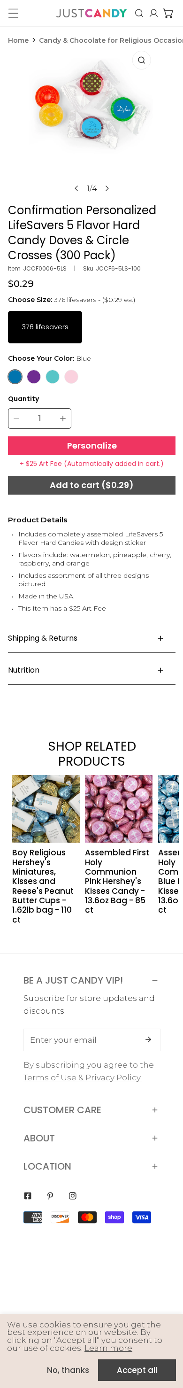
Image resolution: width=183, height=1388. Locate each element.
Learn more (108, 1348)
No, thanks (68, 1370)
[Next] (106, 188)
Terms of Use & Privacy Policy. (82, 1077)
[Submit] (148, 1039)
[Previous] (76, 188)
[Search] (139, 13)
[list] (92, 122)
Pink (71, 377)
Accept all (137, 1370)
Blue (15, 377)
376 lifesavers (45, 327)
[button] (168, 13)
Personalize (92, 445)
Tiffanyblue (53, 377)
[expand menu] (13, 13)
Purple (34, 377)
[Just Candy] (91, 13)
